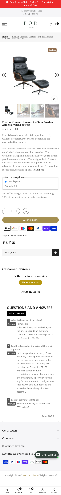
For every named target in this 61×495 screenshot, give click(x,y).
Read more (38, 169)
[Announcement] (30, 4)
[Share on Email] (13, 242)
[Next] (57, 75)
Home (5, 37)
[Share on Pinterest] (10, 242)
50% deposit (13, 181)
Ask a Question (16, 313)
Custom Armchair (17, 235)
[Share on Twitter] (6, 242)
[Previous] (4, 75)
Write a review (30, 282)
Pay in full (12, 186)
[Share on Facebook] (3, 242)
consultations (23, 374)
